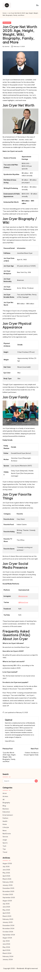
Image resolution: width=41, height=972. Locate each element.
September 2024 (9, 935)
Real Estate (7, 834)
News (5, 830)
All (3, 799)
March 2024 (7, 953)
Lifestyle (6, 827)
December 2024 (8, 925)
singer (5, 840)
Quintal (8, 720)
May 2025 (6, 910)
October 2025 (8, 894)
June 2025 (6, 907)
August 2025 (7, 901)
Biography (6, 22)
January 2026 (8, 885)
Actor (5, 793)
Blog (4, 806)
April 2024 (6, 950)
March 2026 (7, 879)
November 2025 (8, 891)
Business (6, 809)
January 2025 (8, 922)
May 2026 (6, 873)
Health (5, 821)
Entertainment (8, 815)
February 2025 (8, 919)
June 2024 (6, 944)
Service (5, 837)
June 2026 (6, 870)
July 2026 (6, 866)
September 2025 (9, 897)
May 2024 (6, 947)
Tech (4, 846)
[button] (9, 741)
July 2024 (6, 941)
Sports (5, 843)
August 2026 (7, 863)
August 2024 (7, 938)
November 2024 (8, 928)
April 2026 (6, 876)
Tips (4, 849)
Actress (5, 796)
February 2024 (8, 956)
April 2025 (6, 913)
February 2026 (8, 882)
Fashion (5, 818)
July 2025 (6, 904)
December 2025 (8, 888)
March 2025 (7, 916)
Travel (5, 852)
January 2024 (8, 959)
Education (6, 812)
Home (4, 13)
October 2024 (8, 932)
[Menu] (37, 5)
